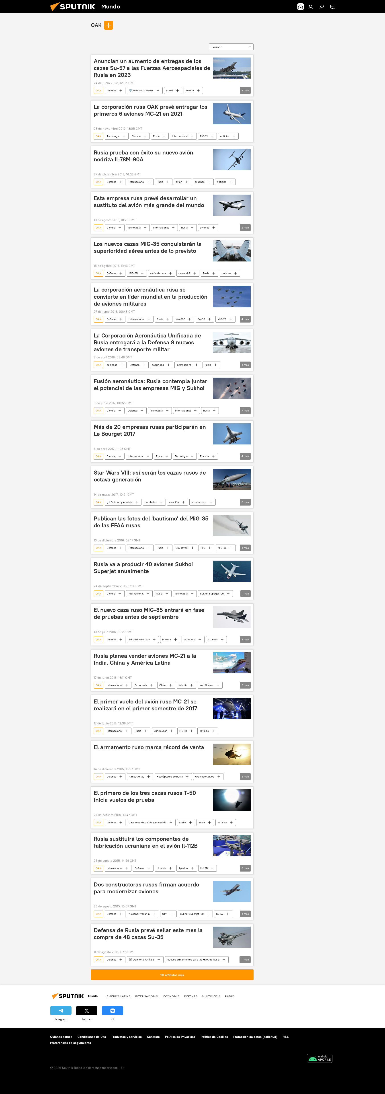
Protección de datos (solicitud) (255, 1037)
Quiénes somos (61, 1037)
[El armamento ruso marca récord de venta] (232, 754)
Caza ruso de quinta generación (147, 822)
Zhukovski (182, 547)
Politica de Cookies (214, 1037)
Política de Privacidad (180, 1037)
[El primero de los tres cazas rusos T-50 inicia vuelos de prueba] (232, 799)
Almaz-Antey (136, 776)
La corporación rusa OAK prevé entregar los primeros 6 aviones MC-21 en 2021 (150, 110)
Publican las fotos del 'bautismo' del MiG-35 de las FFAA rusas (151, 522)
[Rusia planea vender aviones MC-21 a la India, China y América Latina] (232, 662)
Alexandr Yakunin (139, 913)
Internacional (180, 136)
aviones (204, 227)
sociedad (112, 364)
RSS (286, 1037)
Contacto (153, 1037)
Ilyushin (183, 868)
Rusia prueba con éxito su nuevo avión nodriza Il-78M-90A (143, 156)
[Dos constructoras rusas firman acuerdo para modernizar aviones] (232, 891)
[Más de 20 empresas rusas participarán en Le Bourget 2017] (232, 433)
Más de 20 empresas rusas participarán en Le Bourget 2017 (150, 430)
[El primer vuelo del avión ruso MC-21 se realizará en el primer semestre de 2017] (232, 708)
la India (183, 685)
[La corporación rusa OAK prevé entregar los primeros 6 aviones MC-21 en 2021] (232, 113)
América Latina (118, 996)
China (162, 685)
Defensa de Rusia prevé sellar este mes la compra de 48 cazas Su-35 (148, 934)
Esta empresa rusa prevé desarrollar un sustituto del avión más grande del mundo (149, 202)
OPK (165, 913)
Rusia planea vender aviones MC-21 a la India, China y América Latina (145, 659)
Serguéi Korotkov (139, 639)
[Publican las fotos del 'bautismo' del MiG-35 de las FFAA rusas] (232, 525)
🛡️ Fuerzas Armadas (141, 90)
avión (179, 181)
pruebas (200, 181)
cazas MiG (184, 273)
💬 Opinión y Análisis (119, 502)
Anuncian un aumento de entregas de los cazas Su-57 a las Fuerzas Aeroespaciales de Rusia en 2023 (152, 68)
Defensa (111, 90)
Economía (141, 685)
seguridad (158, 364)
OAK (96, 25)
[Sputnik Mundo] (74, 12)
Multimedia (211, 996)
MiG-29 (221, 319)
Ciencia (136, 136)
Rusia (156, 136)
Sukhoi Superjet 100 (212, 593)
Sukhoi (190, 90)
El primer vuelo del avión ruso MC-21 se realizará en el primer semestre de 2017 (145, 705)
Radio (229, 996)
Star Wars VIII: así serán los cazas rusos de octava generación (150, 476)
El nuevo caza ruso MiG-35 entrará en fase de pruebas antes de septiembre (149, 613)
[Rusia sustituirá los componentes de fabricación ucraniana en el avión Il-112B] (232, 845)
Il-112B (204, 868)
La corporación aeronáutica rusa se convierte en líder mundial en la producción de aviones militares (150, 296)
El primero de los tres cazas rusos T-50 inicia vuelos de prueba (145, 796)
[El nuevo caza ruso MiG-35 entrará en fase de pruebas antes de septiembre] (232, 616)
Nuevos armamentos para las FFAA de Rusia (193, 959)
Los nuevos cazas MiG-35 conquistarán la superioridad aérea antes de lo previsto (148, 247)
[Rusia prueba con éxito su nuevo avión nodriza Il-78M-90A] (232, 159)
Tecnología (113, 136)
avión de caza (158, 273)
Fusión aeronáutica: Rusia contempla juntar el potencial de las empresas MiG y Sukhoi (150, 385)
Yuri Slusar (160, 730)
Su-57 (169, 90)
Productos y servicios (126, 1037)
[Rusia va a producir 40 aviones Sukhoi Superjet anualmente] (232, 571)
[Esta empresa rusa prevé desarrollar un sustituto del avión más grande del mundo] (232, 205)
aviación (174, 502)
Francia (204, 456)
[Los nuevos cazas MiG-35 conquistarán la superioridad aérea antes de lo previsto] (232, 250)
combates (151, 502)
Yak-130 (180, 319)
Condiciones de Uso (92, 1037)
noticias (224, 136)
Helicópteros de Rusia (170, 776)
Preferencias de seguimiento (70, 1043)
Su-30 (201, 319)
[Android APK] (320, 1059)
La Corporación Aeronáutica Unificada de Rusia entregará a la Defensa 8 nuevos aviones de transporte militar (147, 342)
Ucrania (161, 868)
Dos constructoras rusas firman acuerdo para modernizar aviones (146, 888)
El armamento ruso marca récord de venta (149, 747)
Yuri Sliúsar (206, 685)
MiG (203, 547)
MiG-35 (133, 273)
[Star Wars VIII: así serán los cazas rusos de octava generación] (232, 479)
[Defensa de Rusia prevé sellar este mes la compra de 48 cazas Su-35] (232, 937)
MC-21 (204, 136)
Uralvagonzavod (204, 776)
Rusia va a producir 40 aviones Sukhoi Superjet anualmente (143, 568)
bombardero (199, 502)
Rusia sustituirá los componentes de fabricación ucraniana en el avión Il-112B (146, 842)
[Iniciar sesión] (310, 6)
